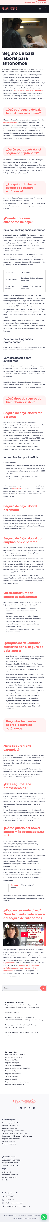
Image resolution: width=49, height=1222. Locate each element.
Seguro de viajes (8, 1141)
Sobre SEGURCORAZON (11, 1160)
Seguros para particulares (14, 1085)
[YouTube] (34, 1108)
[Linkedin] (29, 1108)
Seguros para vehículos (11, 1123)
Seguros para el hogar (10, 1126)
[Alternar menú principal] (39, 8)
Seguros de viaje (11, 1076)
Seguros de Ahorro (12, 1060)
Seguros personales (9, 1128)
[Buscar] (43, 988)
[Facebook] (17, 1108)
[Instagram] (25, 1108)
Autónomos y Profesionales (13, 69)
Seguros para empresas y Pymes (17, 1082)
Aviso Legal (6, 1172)
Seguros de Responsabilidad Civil (17, 1068)
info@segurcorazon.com (14, 1203)
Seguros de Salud (11, 1071)
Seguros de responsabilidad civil (14, 1133)
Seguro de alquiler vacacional (13, 1131)
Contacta (14, 885)
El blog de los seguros (13, 1057)
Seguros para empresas (11, 1139)
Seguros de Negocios (13, 1065)
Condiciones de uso (9, 1177)
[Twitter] (21, 1108)
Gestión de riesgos (12, 1012)
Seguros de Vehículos (13, 1074)
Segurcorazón (8, 963)
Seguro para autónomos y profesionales (17, 1136)
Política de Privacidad (10, 1175)
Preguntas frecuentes (10, 1163)
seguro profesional (10, 123)
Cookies (5, 1180)
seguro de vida (17, 489)
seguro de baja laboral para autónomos (28, 90)
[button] (46, 8)
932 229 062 (30, 2)
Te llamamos (42, 2)
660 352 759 (9, 1199)
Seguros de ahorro (9, 1144)
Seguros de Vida (30, 69)
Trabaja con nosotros (10, 1165)
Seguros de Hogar (12, 1063)
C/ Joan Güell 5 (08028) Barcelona (17, 1206)
